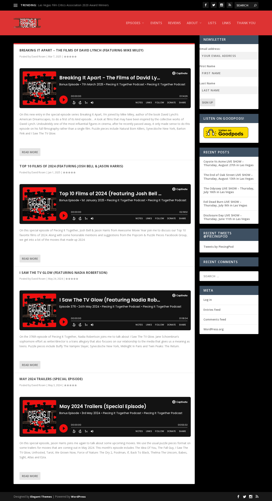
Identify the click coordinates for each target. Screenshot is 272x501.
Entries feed (212, 310)
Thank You (246, 23)
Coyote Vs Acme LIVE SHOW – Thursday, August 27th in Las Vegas (228, 163)
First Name (207, 66)
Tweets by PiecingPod (219, 247)
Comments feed (215, 319)
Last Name (207, 83)
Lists (212, 23)
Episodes (133, 23)
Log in (208, 300)
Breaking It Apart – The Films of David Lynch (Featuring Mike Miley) (82, 50)
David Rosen (38, 56)
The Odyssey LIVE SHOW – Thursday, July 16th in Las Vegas (229, 190)
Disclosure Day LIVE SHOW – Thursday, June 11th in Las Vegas (227, 217)
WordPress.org (214, 329)
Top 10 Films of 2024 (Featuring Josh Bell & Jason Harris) (71, 166)
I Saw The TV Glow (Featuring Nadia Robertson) (64, 272)
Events (156, 23)
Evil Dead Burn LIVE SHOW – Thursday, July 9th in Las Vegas (225, 203)
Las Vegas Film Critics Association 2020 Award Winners (73, 5)
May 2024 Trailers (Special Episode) (51, 379)
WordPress (78, 496)
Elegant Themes (41, 496)
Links (226, 23)
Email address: (210, 49)
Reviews (174, 23)
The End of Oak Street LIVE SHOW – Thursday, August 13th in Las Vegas (228, 176)
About (192, 23)
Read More (30, 152)
